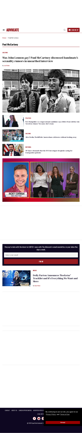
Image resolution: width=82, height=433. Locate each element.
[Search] (64, 30)
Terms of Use (64, 414)
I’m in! (41, 261)
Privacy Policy (51, 414)
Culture (5, 53)
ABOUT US (14, 410)
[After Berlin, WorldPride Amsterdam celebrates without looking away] (13, 135)
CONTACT (7, 410)
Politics (28, 118)
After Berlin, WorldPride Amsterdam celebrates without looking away (51, 137)
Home (4, 38)
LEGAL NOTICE (41, 414)
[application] (41, 180)
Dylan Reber (37, 285)
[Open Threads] (43, 418)
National (28, 147)
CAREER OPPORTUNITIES (25, 410)
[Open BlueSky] (38, 418)
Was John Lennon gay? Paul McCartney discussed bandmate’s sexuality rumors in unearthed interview (40, 59)
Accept (62, 422)
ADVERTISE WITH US (38, 410)
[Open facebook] (34, 418)
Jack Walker (7, 65)
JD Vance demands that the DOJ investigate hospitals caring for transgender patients (48, 152)
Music (35, 270)
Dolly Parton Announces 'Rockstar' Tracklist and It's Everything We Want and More (55, 278)
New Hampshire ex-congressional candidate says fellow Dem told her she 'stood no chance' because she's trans (52, 123)
